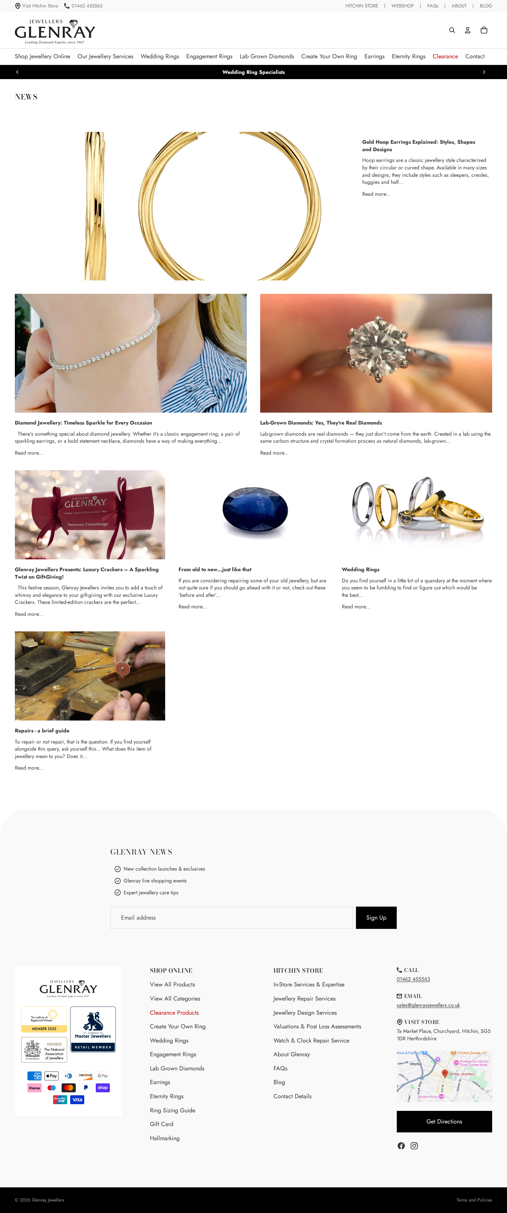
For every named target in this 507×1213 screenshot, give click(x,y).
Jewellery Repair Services (305, 998)
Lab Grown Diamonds (177, 1068)
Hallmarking (165, 1138)
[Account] (467, 30)
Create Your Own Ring (178, 1026)
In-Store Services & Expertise (309, 984)
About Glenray (292, 1054)
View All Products (172, 984)
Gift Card (161, 1124)
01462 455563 (87, 5)
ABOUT (459, 5)
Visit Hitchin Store (40, 5)
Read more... (376, 194)
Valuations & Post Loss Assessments (317, 1026)
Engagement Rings (173, 1054)
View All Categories (175, 998)
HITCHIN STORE (362, 5)
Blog (279, 1082)
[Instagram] (414, 1145)
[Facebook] (401, 1145)
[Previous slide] (17, 72)
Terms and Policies (474, 1200)
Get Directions (444, 1121)
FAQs (432, 5)
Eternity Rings (166, 1096)
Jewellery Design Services (305, 1012)
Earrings (160, 1082)
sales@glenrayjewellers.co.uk (428, 1005)
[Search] (452, 30)
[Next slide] (484, 72)
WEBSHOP (403, 5)
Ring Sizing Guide (172, 1110)
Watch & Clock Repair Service (311, 1040)
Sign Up (376, 917)
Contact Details (292, 1096)
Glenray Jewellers (48, 1200)
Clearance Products (174, 1012)
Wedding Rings (169, 1040)
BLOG (486, 5)
